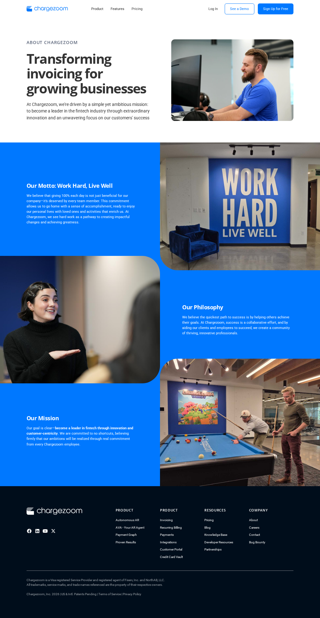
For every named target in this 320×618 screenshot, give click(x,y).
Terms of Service (109, 594)
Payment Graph (126, 534)
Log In (213, 9)
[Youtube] (45, 531)
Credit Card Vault (171, 557)
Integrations (168, 542)
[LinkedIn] (37, 531)
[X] (53, 531)
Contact (254, 534)
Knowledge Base (215, 534)
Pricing (209, 520)
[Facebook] (29, 531)
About (253, 520)
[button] (97, 8)
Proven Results (126, 542)
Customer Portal (171, 549)
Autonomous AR (127, 520)
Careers (254, 527)
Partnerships (213, 549)
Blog (207, 527)
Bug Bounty (257, 542)
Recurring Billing (171, 527)
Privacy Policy (132, 594)
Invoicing (166, 520)
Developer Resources (218, 542)
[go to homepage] (47, 9)
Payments (167, 534)
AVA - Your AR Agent (130, 527)
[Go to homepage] (54, 511)
